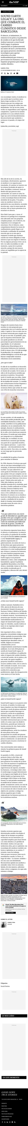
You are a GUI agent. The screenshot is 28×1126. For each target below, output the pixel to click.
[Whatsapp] (11, 73)
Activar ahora (10, 912)
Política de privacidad (7, 1113)
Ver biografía (10, 924)
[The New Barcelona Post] (9, 1094)
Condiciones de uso (7, 1116)
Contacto (4, 1103)
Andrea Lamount (20, 536)
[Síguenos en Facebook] (2, 1122)
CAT (24, 5)
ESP (26, 5)
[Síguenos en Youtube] (12, 1122)
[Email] (17, 73)
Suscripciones (5, 1119)
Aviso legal (5, 1111)
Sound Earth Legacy (13, 539)
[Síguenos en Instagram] (10, 1122)
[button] (3, 2)
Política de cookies (7, 1108)
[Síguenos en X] (5, 1122)
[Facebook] (2, 73)
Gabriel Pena (5, 68)
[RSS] (15, 1122)
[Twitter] (5, 73)
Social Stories (7, 11)
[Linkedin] (8, 73)
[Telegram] (14, 73)
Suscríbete (4, 5)
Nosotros (4, 1106)
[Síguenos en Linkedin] (7, 1122)
